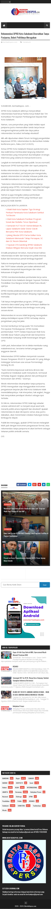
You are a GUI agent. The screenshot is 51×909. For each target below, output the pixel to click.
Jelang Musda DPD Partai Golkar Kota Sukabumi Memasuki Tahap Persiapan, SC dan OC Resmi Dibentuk (24, 238)
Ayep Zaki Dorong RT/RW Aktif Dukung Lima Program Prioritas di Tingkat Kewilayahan (26, 534)
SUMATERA (21, 806)
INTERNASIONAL (32, 787)
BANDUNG (5, 778)
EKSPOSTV (19, 783)
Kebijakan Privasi (18, 706)
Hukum (4, 787)
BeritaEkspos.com (30, 906)
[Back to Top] (25, 902)
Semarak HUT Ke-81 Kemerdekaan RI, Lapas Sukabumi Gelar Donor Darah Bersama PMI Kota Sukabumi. (24, 228)
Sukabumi (27, 42)
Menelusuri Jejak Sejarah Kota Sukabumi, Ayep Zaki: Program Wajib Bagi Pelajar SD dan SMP (24, 510)
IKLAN (17, 787)
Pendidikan (5, 801)
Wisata (4, 810)
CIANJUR (31, 778)
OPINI (31, 796)
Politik (19, 801)
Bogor (18, 778)
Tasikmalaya (37, 806)
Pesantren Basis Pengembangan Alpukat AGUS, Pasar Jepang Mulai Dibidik (24, 559)
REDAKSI (15, 666)
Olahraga (19, 796)
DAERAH (4, 783)
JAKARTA (5, 792)
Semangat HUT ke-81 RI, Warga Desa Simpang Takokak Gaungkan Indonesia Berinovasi (31, 679)
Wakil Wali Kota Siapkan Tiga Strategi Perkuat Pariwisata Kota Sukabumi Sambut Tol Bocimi (25, 212)
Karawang (18, 792)
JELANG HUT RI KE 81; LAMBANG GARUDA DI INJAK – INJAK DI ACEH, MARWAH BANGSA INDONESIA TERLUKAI (31, 693)
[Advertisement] (25, 460)
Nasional (5, 796)
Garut (31, 783)
